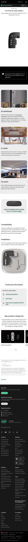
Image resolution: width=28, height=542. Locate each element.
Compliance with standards (20, 473)
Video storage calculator (19, 484)
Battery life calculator (19, 487)
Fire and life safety (4, 443)
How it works (3, 488)
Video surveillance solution (6, 479)
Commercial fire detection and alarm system (7, 474)
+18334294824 (5, 410)
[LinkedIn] (17, 432)
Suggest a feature (6, 427)
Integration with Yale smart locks (6, 482)
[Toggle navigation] (26, 2)
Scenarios (17, 455)
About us (2, 516)
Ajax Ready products (5, 451)
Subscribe (4, 393)
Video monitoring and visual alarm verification (20, 507)
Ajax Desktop (17, 443)
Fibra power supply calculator (20, 495)
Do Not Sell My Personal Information (8, 536)
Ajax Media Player (18, 453)
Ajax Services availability (19, 482)
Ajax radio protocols (5, 455)
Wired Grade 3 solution (5, 478)
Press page (3, 518)
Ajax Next (3, 523)
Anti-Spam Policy (19, 536)
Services (2, 448)
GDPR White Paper (4, 534)
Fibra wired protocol (4, 453)
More (23, 5)
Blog (2, 514)
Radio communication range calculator (20, 490)
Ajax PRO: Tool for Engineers (20, 441)
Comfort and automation (5, 444)
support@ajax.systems (7, 412)
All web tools (17, 497)
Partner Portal (17, 518)
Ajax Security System (19, 439)
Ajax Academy (18, 516)
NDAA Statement (12, 534)
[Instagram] (9, 432)
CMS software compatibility (20, 480)
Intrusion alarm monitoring (20, 504)
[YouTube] (6, 432)
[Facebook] (2, 432)
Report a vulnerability (19, 532)
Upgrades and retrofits (5, 486)
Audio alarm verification (19, 509)
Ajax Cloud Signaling (19, 451)
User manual (9, 298)
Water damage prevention (6, 484)
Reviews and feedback (5, 527)
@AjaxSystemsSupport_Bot (8, 414)
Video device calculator (19, 486)
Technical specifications (12, 294)
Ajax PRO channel (4, 525)
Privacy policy (11, 532)
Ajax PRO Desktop (18, 444)
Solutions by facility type (5, 471)
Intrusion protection (4, 439)
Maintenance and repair (19, 471)
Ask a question (5, 415)
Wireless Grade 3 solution (6, 476)
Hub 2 (18, 360)
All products (3, 446)
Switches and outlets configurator (19, 493)
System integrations (5, 450)
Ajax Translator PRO (19, 450)
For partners (17, 514)
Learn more (7, 77)
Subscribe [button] (4, 403)
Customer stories (4, 469)
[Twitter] (13, 432)
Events (2, 520)
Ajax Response (18, 446)
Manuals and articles (19, 469)
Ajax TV (16, 448)
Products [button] (20, 1)
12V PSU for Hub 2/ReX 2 (7, 5)
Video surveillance (4, 441)
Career (2, 521)
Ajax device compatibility (19, 479)
